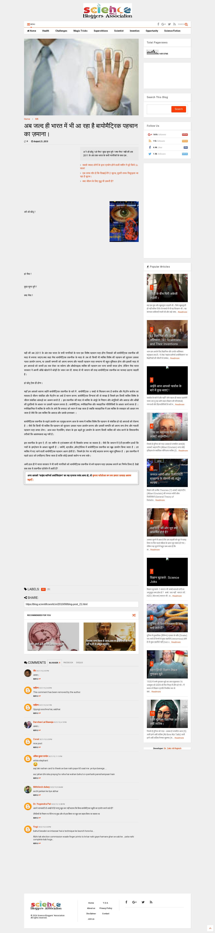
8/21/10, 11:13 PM (55, 756)
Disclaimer (91, 914)
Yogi (35, 826)
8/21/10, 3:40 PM (46, 688)
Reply (35, 679)
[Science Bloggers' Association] (107, 17)
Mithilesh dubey (41, 787)
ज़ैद (34, 670)
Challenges (61, 31)
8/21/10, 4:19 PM (60, 722)
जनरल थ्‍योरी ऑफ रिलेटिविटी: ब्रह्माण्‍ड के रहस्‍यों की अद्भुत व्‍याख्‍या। (166, 478)
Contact (105, 914)
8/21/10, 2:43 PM (43, 671)
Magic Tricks (81, 31)
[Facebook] (158, 24)
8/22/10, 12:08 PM (58, 804)
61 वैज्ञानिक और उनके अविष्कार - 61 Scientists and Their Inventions (165, 340)
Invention (134, 31)
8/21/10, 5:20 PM (46, 739)
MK (36, 119)
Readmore (182, 312)
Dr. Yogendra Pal (42, 804)
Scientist (119, 31)
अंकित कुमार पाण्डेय (40, 756)
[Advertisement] (50, 169)
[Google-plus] (163, 24)
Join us (91, 919)
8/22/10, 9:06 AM (57, 787)
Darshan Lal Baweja (43, 722)
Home (32, 31)
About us (91, 908)
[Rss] (174, 24)
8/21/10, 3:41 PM (46, 705)
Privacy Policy (105, 908)
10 (152, 713)
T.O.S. (105, 903)
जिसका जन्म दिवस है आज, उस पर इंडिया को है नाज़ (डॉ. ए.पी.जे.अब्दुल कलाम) (109, 642)
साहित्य (36, 688)
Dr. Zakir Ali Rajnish (172, 748)
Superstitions (101, 31)
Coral (36, 739)
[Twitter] (169, 24)
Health (45, 31)
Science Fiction (172, 31)
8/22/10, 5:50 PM (45, 827)
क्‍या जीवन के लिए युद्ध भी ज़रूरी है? (97, 181)
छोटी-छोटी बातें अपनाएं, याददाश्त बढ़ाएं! (47, 644)
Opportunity (152, 31)
